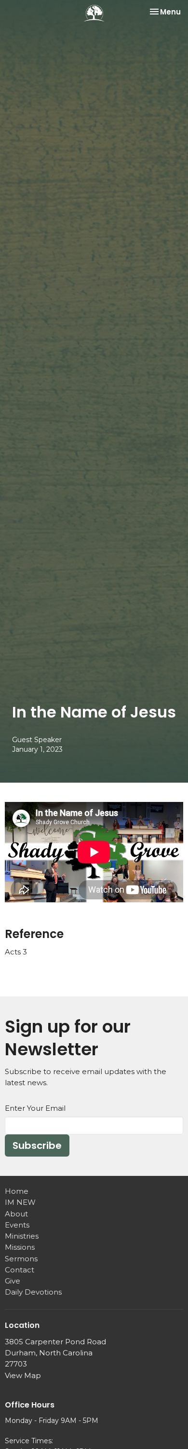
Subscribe (37, 1145)
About (16, 1213)
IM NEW (20, 1202)
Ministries (22, 1236)
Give (12, 1280)
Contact (19, 1269)
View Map (23, 1375)
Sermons (21, 1258)
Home (16, 1191)
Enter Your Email (35, 1108)
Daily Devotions (33, 1292)
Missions (20, 1247)
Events (17, 1224)
